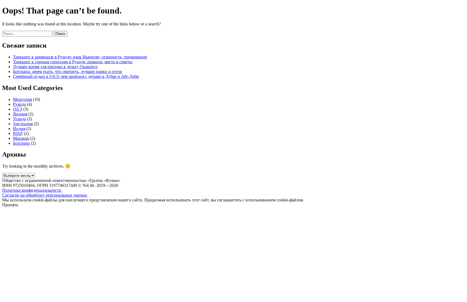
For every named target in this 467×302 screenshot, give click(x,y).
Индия (19, 128)
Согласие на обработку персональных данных (44, 195)
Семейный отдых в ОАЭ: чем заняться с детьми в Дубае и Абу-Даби (76, 76)
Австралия (23, 123)
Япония (20, 114)
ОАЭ (17, 109)
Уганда (19, 119)
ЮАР (18, 133)
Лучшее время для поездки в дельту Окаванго (55, 66)
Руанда (19, 104)
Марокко (21, 138)
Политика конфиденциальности (31, 190)
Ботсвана (21, 143)
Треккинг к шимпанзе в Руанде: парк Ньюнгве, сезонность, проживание (80, 57)
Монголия (22, 99)
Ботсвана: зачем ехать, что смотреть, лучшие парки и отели (67, 71)
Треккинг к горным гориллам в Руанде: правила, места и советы (72, 61)
